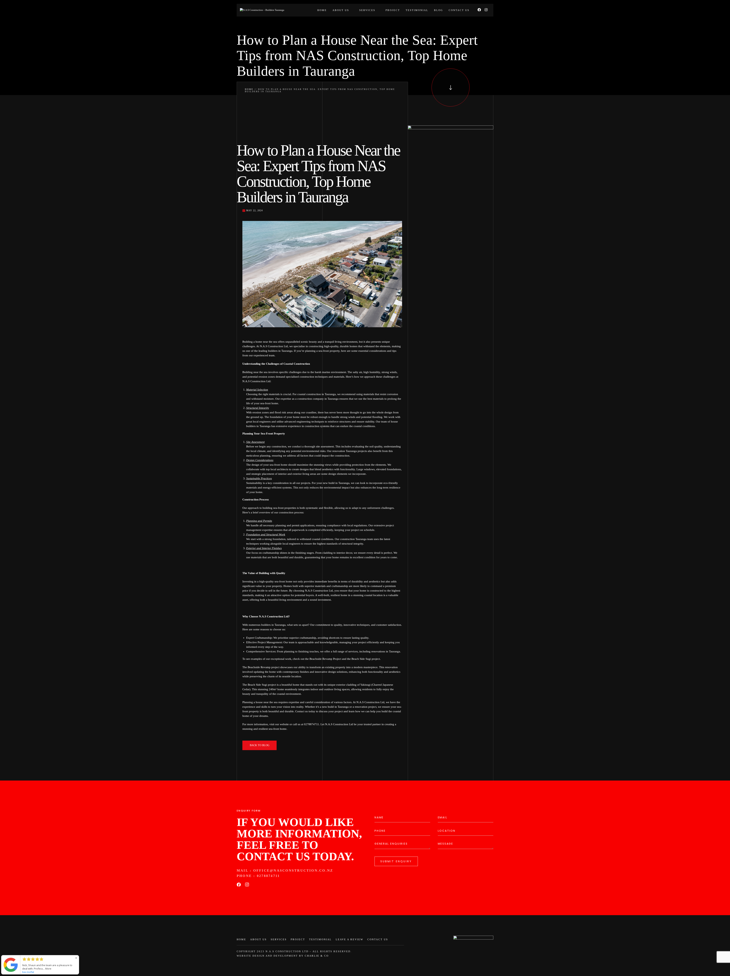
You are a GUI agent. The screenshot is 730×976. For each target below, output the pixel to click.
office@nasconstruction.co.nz (293, 870)
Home (249, 89)
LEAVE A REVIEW (349, 939)
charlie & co (317, 955)
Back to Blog (259, 745)
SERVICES (279, 939)
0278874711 (270, 876)
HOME (241, 939)
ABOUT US (258, 939)
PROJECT (298, 939)
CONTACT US (377, 939)
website (284, 724)
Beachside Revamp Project (325, 658)
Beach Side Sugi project (366, 658)
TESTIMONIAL (320, 939)
